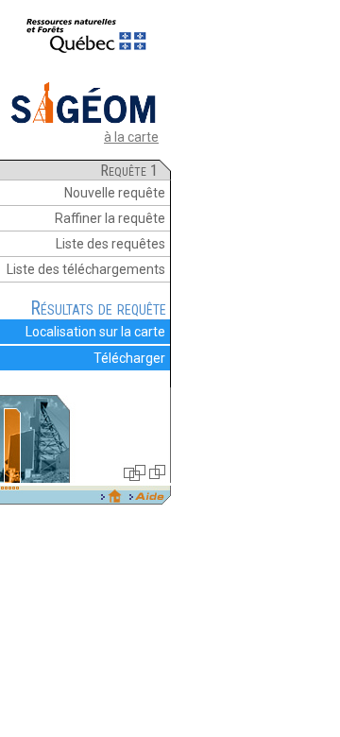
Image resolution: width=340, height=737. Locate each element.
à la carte (131, 137)
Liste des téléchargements (86, 269)
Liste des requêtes (110, 243)
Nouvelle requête (114, 192)
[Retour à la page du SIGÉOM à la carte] (83, 121)
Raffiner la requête (110, 218)
